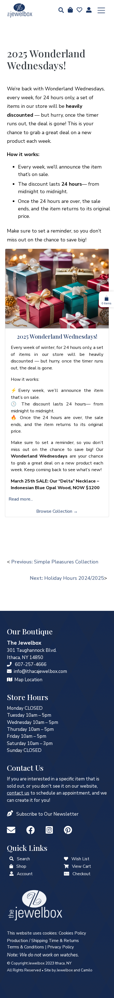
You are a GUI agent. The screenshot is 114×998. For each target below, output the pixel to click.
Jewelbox (65, 970)
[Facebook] (31, 830)
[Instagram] (50, 830)
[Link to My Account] (11, 874)
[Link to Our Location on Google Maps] (9, 680)
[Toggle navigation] (101, 10)
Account (25, 874)
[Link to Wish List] (79, 10)
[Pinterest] (68, 830)
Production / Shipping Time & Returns (43, 940)
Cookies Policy (72, 933)
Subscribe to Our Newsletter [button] (47, 814)
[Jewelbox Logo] (35, 905)
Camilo (86, 970)
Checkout (81, 874)
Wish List (80, 859)
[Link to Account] (88, 10)
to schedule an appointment (48, 793)
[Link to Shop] (70, 10)
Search (23, 859)
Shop (21, 866)
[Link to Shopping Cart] (66, 866)
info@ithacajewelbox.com (40, 671)
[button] (59, 10)
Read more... (21, 499)
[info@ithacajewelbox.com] (9, 671)
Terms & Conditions (25, 947)
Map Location (28, 680)
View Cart (81, 866)
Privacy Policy (60, 947)
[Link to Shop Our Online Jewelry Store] (11, 866)
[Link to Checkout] (66, 874)
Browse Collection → (57, 511)
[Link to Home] (19, 10)
